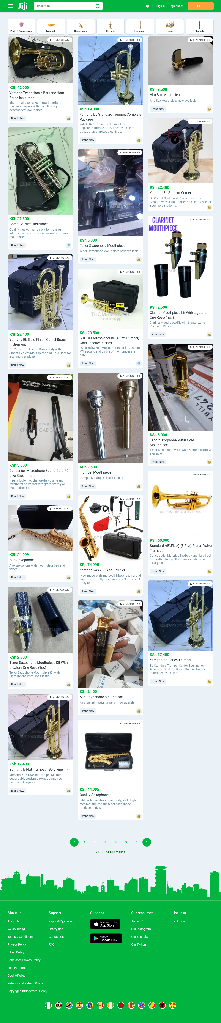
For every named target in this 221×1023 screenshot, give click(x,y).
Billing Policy (16, 952)
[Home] (23, 6)
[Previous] (74, 842)
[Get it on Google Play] (106, 938)
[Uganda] (58, 1005)
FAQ (51, 944)
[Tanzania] (69, 1005)
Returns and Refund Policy (25, 983)
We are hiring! (17, 929)
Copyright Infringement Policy (27, 991)
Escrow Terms (17, 967)
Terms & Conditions (20, 936)
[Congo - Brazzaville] (151, 1005)
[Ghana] (79, 1005)
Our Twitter (138, 944)
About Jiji (14, 921)
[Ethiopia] (89, 1005)
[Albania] (162, 1005)
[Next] (146, 842)
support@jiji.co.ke (61, 921)
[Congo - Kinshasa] (141, 1005)
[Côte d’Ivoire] (110, 1005)
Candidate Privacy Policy (24, 960)
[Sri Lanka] (131, 1005)
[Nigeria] (48, 1005)
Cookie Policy (16, 975)
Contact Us (56, 936)
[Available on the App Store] (105, 924)
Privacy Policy (17, 944)
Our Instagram (141, 929)
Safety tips (56, 929)
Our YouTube (139, 936)
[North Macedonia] (172, 1005)
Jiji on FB (137, 921)
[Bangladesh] (120, 1005)
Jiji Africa (178, 921)
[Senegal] (100, 1005)
